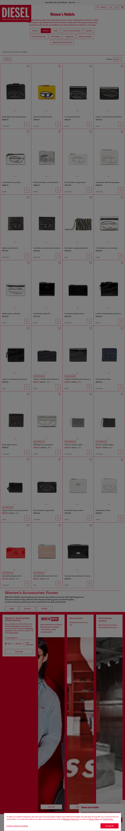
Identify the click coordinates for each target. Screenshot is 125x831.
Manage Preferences (71, 819)
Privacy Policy (93, 819)
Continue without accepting (17, 826)
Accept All (109, 826)
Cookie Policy (108, 819)
